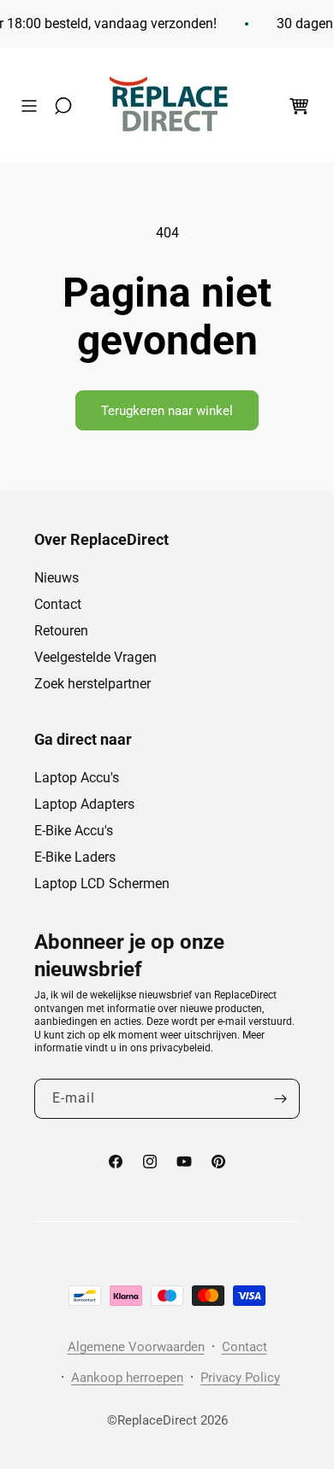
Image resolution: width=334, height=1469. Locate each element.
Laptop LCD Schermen (102, 883)
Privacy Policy (240, 1377)
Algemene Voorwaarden (136, 1347)
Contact (57, 604)
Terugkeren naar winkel (167, 410)
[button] (33, 105)
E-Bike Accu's (73, 830)
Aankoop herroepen (127, 1377)
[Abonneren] (280, 1099)
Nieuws (56, 578)
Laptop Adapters (84, 804)
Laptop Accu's (76, 778)
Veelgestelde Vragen (95, 657)
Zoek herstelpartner (92, 684)
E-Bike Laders (75, 857)
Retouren (61, 631)
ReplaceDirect (157, 1420)
